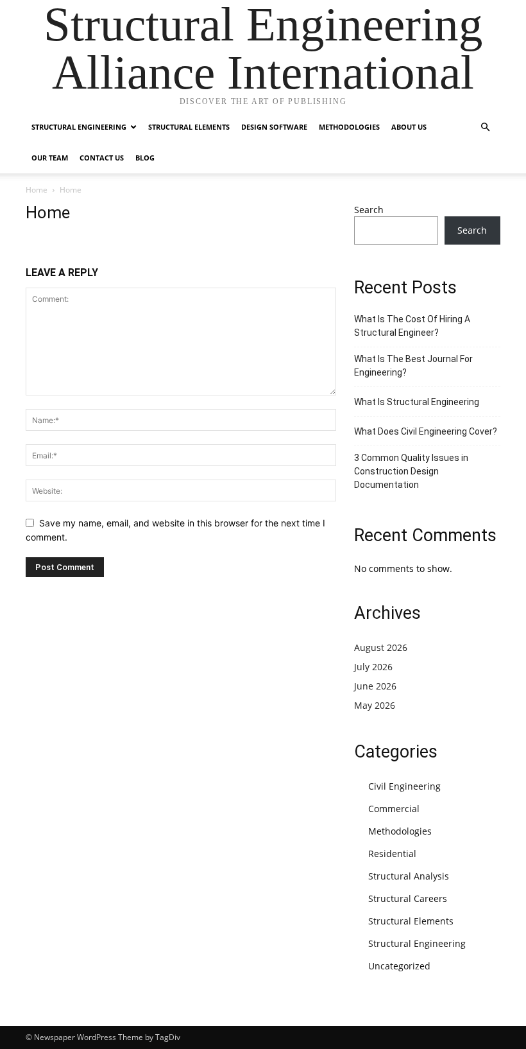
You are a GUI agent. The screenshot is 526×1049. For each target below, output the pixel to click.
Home (36, 189)
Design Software (274, 127)
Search (369, 210)
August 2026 (380, 647)
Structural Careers (407, 898)
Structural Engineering (78, 127)
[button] (485, 127)
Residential (392, 853)
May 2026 (374, 705)
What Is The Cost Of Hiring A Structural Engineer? (412, 326)
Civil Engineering (404, 786)
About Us (409, 127)
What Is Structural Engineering (416, 402)
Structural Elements (189, 127)
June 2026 (375, 686)
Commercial (394, 808)
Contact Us (102, 157)
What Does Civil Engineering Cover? (425, 431)
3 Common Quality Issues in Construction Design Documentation (411, 471)
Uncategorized (399, 966)
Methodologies (349, 127)
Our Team (49, 157)
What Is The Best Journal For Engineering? (413, 365)
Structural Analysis (408, 876)
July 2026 (373, 667)
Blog (145, 157)
